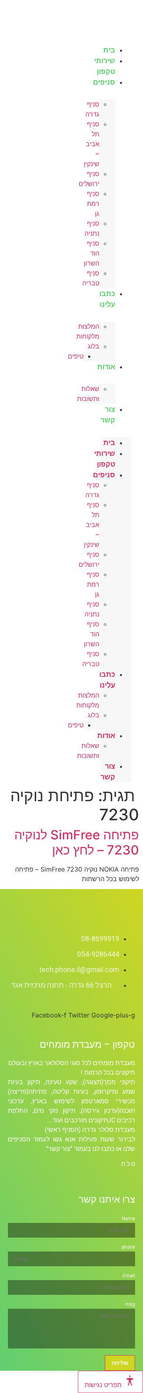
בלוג (93, 346)
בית (109, 442)
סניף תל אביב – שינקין (91, 144)
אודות (106, 366)
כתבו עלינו (107, 298)
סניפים (104, 82)
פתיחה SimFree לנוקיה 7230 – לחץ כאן (76, 842)
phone (128, 1247)
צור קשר (107, 414)
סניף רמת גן (93, 203)
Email (129, 1275)
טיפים (75, 356)
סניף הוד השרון (91, 253)
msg (130, 1304)
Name (128, 1218)
